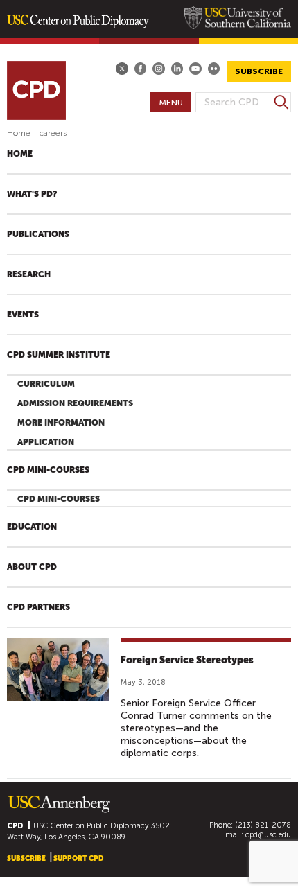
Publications (38, 234)
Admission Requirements (75, 403)
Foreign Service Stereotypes (187, 659)
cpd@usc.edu (268, 834)
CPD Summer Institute (58, 355)
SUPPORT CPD (78, 858)
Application (45, 442)
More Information (61, 423)
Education (32, 527)
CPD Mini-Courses (48, 470)
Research (29, 274)
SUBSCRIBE (259, 71)
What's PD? (32, 194)
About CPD (32, 567)
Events (23, 315)
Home (18, 133)
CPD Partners (38, 607)
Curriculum (46, 384)
